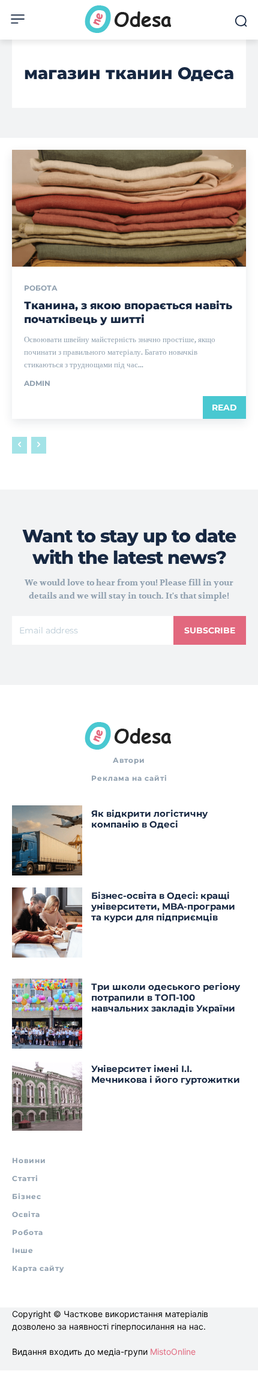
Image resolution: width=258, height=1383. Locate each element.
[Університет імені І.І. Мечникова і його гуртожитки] (47, 1096)
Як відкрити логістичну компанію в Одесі (149, 819)
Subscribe (209, 630)
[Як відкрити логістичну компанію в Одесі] (47, 840)
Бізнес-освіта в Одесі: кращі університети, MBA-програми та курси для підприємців (163, 906)
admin (37, 383)
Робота (41, 288)
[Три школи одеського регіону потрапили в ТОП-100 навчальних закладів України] (47, 1014)
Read (224, 407)
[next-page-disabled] (38, 445)
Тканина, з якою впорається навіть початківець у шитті (128, 312)
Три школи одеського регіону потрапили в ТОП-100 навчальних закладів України (165, 997)
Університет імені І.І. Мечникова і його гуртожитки (165, 1074)
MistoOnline (173, 1351)
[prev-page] (19, 445)
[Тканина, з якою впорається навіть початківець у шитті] (129, 208)
